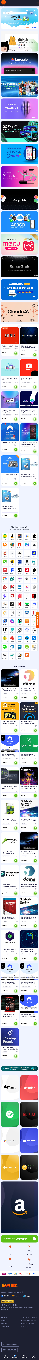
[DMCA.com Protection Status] (7, 1301)
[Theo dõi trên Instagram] (4, 1305)
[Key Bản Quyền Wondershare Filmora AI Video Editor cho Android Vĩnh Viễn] (10, 874)
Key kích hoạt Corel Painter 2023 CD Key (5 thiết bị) (29, 787)
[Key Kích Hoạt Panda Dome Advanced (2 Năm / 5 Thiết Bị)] (29, 678)
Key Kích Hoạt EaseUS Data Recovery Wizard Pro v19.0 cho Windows (28, 475)
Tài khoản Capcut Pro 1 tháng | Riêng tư (9, 411)
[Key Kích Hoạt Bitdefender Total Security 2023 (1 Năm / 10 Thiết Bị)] (29, 841)
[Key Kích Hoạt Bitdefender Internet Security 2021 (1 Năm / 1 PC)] (29, 906)
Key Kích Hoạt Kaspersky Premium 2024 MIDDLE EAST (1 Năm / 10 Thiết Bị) (9, 950)
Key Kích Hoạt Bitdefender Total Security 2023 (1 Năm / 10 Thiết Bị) (29, 852)
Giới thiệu (4, 1317)
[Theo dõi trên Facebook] (2, 1305)
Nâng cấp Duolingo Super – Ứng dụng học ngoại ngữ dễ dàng (29, 411)
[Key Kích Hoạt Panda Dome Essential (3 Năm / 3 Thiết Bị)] (29, 874)
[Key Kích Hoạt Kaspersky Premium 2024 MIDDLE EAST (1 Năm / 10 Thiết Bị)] (10, 939)
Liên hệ (3, 1320)
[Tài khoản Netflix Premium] (10, 335)
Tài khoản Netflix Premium (10, 346)
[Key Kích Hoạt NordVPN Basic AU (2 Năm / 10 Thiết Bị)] (29, 971)
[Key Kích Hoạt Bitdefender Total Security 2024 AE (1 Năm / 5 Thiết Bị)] (10, 678)
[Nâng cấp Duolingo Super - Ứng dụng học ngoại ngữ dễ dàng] (29, 399)
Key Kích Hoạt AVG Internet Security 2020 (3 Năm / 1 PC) (9, 787)
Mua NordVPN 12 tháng (9, 442)
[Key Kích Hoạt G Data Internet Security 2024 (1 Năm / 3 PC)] (10, 1004)
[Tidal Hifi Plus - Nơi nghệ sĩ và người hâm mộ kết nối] (29, 431)
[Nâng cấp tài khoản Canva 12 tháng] (10, 367)
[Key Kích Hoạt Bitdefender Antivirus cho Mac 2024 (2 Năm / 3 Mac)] (29, 808)
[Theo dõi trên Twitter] (9, 1305)
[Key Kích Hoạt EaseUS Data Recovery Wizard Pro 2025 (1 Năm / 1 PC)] (10, 496)
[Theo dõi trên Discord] (16, 1305)
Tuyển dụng (5, 1327)
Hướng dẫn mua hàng (29, 1320)
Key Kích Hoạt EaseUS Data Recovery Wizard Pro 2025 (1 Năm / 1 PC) (9, 507)
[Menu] (3, 2)
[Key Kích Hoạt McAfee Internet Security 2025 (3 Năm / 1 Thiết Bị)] (10, 906)
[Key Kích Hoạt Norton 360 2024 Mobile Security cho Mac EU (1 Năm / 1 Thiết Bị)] (10, 711)
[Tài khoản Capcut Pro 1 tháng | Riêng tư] (10, 399)
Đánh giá (4, 1324)
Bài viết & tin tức (28, 1323)
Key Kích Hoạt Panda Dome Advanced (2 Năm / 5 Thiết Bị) (29, 689)
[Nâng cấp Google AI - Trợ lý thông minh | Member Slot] (29, 335)
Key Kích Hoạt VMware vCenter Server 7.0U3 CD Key (9, 820)
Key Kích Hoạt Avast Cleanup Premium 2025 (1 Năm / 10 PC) (9, 1048)
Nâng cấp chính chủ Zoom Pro (9, 475)
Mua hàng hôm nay (9, 1239)
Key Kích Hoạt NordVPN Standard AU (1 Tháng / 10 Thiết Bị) (9, 755)
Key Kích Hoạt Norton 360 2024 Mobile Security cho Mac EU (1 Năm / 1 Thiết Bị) (10, 722)
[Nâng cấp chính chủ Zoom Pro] (10, 464)
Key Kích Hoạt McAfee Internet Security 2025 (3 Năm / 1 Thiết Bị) (9, 918)
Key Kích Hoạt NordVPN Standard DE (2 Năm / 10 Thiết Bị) (28, 1015)
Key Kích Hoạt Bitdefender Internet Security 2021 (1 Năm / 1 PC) (28, 918)
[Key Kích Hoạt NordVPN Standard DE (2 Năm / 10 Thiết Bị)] (29, 1004)
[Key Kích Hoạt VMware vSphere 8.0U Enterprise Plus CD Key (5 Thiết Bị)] (29, 939)
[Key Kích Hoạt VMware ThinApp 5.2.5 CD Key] (10, 841)
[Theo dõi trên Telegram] (13, 1305)
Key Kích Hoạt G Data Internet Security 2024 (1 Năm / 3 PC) (9, 1015)
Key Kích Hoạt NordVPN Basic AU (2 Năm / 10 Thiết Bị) (29, 983)
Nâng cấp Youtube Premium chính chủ (26, 379)
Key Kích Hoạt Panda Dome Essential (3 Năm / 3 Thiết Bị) (29, 885)
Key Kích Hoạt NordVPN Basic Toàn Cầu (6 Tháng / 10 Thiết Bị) (9, 983)
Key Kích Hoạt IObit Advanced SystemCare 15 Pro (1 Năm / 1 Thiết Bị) (28, 722)
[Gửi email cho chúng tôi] (11, 1305)
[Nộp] (31, 13)
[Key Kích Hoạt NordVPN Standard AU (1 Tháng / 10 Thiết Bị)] (10, 743)
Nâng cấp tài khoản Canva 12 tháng (9, 379)
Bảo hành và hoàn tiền (30, 1317)
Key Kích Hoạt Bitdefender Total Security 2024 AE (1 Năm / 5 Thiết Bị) (9, 689)
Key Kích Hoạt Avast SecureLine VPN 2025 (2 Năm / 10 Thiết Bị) (28, 755)
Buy (16, 353)
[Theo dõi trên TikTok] (7, 1305)
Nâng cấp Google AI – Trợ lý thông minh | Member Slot (28, 347)
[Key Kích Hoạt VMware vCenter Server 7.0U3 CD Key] (10, 808)
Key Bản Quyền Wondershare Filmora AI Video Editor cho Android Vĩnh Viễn (9, 885)
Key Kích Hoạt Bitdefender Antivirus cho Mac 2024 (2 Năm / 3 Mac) (28, 820)
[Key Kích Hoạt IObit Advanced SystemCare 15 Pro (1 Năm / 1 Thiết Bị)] (29, 711)
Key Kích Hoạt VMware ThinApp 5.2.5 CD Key (8, 852)
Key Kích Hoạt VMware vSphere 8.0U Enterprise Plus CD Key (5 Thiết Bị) (28, 950)
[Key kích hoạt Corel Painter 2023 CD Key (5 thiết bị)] (29, 776)
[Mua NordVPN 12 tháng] (10, 431)
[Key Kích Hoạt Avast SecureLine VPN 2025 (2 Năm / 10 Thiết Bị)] (29, 743)
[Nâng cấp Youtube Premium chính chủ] (29, 367)
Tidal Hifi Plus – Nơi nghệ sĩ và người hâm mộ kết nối (29, 443)
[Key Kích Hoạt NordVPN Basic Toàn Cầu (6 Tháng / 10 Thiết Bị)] (10, 971)
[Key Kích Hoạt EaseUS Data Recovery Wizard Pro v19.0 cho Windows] (29, 464)
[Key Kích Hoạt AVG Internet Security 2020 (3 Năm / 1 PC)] (10, 776)
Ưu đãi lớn (21, 1239)
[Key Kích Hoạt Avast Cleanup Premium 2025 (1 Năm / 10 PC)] (10, 1036)
